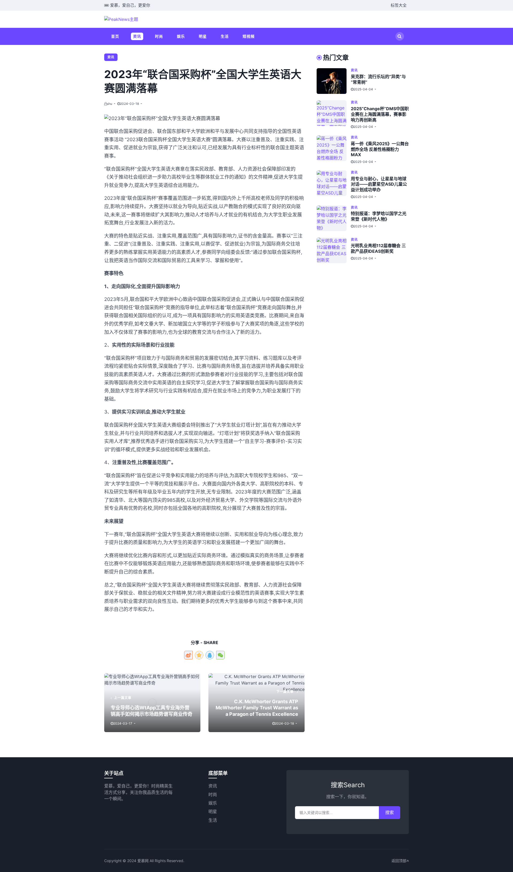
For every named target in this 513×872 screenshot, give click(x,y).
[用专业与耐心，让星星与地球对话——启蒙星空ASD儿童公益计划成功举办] (334, 184)
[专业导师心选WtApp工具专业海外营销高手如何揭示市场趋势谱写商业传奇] (152, 702)
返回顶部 (398, 860)
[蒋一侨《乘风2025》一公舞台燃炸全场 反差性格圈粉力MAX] (334, 149)
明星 (203, 36)
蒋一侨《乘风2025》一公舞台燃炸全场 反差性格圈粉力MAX (380, 149)
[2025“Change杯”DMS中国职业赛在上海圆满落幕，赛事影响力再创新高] (334, 114)
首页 (115, 36)
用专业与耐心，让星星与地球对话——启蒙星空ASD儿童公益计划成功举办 (379, 184)
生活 (225, 36)
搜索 (389, 812)
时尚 (159, 36)
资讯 (137, 36)
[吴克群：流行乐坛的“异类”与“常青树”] (334, 81)
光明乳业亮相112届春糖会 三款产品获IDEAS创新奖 (378, 248)
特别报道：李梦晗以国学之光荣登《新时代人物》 (378, 216)
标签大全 (399, 5)
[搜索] (399, 36)
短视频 (249, 36)
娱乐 (181, 36)
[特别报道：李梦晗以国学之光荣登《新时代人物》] (334, 218)
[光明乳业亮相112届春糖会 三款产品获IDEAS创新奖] (334, 250)
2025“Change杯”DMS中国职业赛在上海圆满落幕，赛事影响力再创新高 (380, 114)
